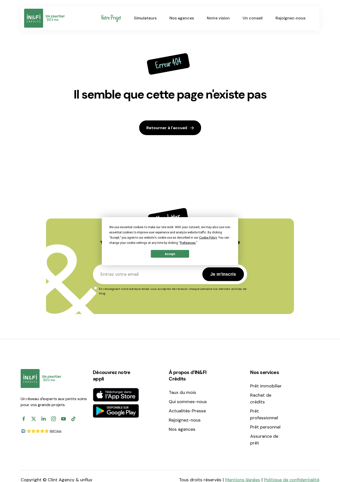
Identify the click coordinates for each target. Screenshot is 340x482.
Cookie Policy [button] (208, 237)
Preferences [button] (188, 242)
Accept (170, 254)
